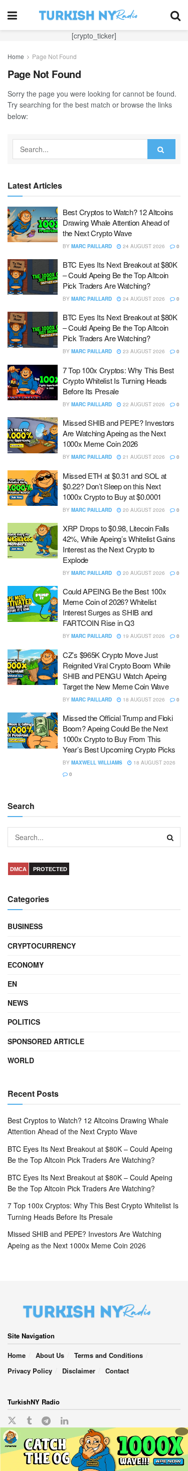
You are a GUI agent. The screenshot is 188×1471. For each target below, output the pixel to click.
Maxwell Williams (96, 762)
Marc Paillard (91, 246)
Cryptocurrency (42, 946)
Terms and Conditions (108, 1355)
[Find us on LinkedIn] (64, 1420)
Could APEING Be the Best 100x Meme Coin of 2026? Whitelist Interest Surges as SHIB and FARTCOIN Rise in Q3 (114, 607)
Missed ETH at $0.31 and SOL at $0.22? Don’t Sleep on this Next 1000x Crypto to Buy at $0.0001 (114, 486)
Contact (117, 1370)
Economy (26, 965)
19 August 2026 (143, 635)
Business (25, 926)
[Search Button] (175, 15)
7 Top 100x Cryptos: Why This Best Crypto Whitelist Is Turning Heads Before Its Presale (118, 380)
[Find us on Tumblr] (29, 1420)
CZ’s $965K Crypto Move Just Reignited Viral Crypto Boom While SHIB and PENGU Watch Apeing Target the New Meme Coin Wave (116, 670)
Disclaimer (78, 1370)
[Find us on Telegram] (46, 1420)
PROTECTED (50, 869)
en (12, 984)
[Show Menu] (12, 15)
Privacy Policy (30, 1370)
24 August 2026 (143, 246)
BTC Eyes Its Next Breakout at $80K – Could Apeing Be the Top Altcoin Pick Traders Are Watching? (120, 275)
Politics (24, 1022)
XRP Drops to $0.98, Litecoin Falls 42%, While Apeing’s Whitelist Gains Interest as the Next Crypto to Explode (119, 544)
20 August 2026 (143, 509)
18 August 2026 (143, 699)
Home (16, 56)
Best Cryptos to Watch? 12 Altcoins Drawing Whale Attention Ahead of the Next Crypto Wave (118, 222)
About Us (50, 1355)
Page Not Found (54, 56)
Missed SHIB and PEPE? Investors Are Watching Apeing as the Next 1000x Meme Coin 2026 (118, 433)
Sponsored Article (46, 1041)
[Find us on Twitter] (12, 1420)
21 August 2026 (143, 456)
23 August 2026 (143, 351)
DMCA (18, 869)
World (21, 1060)
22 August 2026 (143, 404)
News (18, 1003)
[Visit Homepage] (93, 15)
